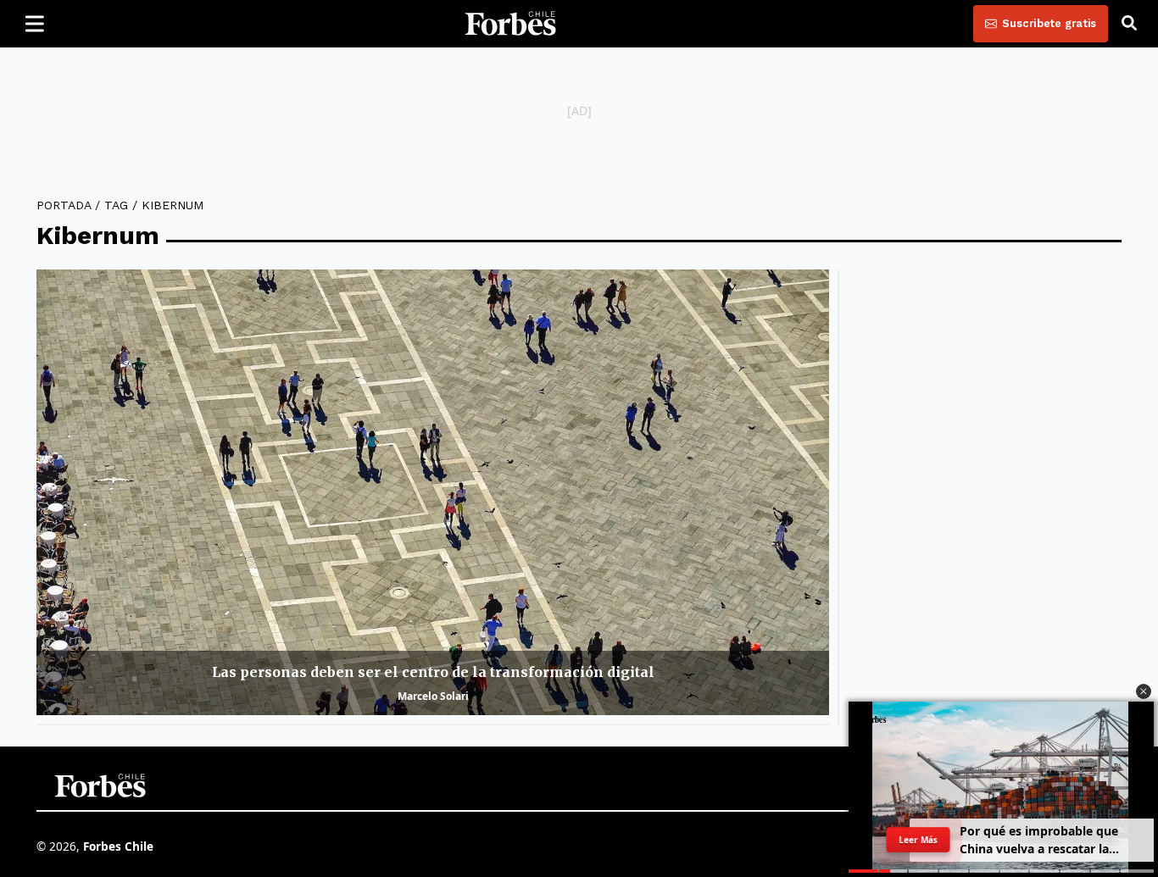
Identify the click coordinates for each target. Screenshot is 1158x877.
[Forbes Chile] (510, 24)
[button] (1143, 691)
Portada (63, 205)
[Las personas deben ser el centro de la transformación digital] (432, 492)
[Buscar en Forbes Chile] (1129, 23)
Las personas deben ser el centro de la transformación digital (433, 671)
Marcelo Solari (433, 696)
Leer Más (918, 840)
